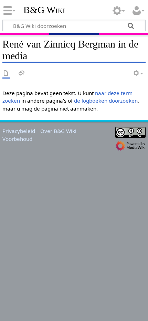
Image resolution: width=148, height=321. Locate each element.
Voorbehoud (17, 138)
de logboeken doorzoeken (106, 100)
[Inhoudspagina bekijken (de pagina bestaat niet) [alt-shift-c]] (6, 73)
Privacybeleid (18, 130)
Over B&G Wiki (58, 130)
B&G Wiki (44, 10)
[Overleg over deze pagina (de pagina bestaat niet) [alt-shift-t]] (21, 73)
